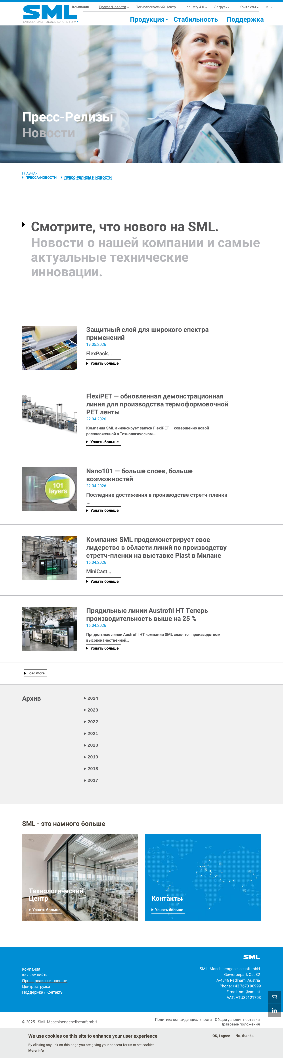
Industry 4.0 (195, 7)
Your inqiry (274, 997)
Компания (80, 7)
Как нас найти (35, 974)
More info (36, 1050)
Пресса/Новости (112, 7)
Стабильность (196, 19)
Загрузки (221, 7)
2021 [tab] (93, 733)
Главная (30, 173)
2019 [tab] (93, 756)
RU (267, 7)
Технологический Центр (156, 7)
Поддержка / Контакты (42, 992)
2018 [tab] (93, 768)
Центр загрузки (36, 986)
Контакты (247, 7)
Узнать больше (104, 363)
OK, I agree (221, 1036)
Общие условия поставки (237, 1019)
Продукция (147, 19)
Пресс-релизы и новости (44, 980)
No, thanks (244, 1036)
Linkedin (274, 1010)
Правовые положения (240, 1024)
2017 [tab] (93, 780)
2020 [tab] (93, 745)
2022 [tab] (93, 721)
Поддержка (245, 19)
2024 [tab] (93, 698)
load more (37, 673)
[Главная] (45, 12)
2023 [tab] (93, 709)
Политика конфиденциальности (183, 1019)
